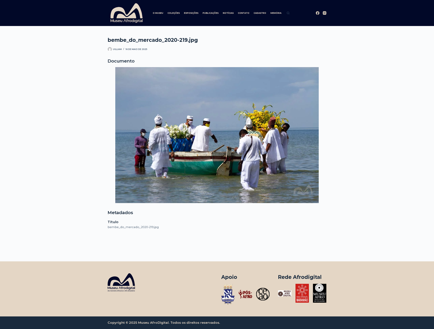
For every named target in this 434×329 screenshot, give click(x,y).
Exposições (191, 13)
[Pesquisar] (288, 13)
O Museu (158, 13)
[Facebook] (317, 13)
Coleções (173, 13)
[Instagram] (324, 13)
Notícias (228, 13)
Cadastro (260, 13)
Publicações (211, 13)
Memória (275, 13)
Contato (243, 13)
